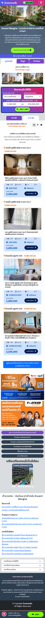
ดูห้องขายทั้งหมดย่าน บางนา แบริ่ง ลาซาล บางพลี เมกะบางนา (22, 364)
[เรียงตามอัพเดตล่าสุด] (41, 125)
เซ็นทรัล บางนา (22, 451)
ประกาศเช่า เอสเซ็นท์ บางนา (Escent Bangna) (20, 506)
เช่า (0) (14, 118)
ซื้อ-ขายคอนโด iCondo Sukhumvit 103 (17, 538)
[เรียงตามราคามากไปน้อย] (38, 125)
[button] (41, 3)
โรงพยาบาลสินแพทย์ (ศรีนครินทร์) (22, 442)
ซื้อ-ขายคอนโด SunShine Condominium (17, 553)
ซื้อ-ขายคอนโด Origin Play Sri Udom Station (19, 547)
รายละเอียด (30, 193)
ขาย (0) (31, 118)
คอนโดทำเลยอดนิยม (12, 565)
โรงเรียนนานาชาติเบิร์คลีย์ (22, 446)
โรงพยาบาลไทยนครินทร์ (22, 437)
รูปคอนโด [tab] (8, 61)
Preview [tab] (36, 61)
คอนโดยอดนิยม (10, 569)
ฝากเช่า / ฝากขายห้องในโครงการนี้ (15, 510)
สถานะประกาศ (8, 93)
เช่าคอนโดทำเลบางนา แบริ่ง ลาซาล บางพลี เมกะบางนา (20, 520)
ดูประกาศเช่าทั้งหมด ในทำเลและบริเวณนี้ (22, 432)
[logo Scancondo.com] (10, 2)
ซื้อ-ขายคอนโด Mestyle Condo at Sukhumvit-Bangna (20, 543)
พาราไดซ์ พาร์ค (22, 456)
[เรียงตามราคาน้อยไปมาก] (34, 125)
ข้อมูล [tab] (23, 61)
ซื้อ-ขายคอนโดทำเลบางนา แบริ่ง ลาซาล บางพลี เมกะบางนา (22, 525)
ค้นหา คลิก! (23, 109)
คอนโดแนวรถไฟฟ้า (11, 561)
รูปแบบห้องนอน (30, 93)
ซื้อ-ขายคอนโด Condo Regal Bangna (16, 550)
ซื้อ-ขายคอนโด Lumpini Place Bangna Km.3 (19, 535)
